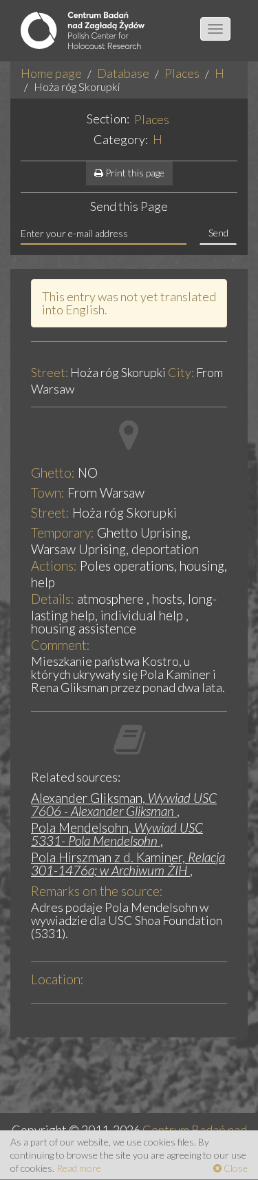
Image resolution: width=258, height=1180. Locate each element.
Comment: (60, 644)
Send (218, 232)
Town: (48, 492)
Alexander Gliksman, (124, 804)
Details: (52, 598)
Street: (49, 373)
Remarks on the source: (97, 890)
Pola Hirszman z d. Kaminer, (128, 863)
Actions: (54, 565)
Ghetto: (53, 472)
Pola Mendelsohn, (117, 834)
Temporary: (62, 532)
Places (182, 73)
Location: (57, 979)
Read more (78, 1168)
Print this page (133, 173)
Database (123, 73)
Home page (51, 73)
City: (181, 373)
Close (235, 1168)
